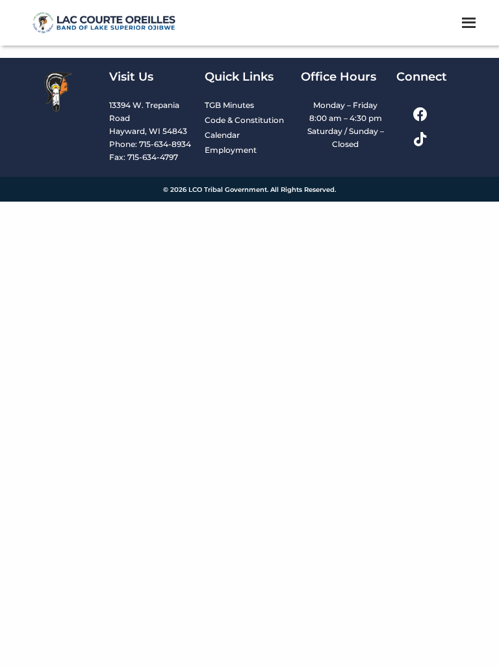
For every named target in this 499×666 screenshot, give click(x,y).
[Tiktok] (420, 138)
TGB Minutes (229, 105)
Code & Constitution (244, 120)
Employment (231, 150)
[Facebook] (420, 114)
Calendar (222, 135)
